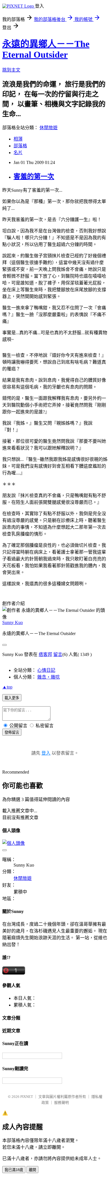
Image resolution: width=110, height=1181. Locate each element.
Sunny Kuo (12, 622)
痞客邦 (45, 654)
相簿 (18, 139)
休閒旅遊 (48, 127)
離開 (32, 1170)
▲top (7, 687)
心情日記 (46, 670)
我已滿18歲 (14, 1170)
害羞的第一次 (34, 176)
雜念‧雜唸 (48, 677)
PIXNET (26, 1096)
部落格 (20, 145)
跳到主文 (11, 70)
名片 (18, 152)
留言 (57, 654)
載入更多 (12, 698)
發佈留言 (12, 732)
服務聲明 (61, 1102)
